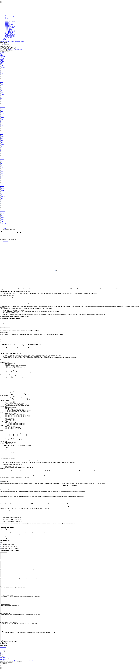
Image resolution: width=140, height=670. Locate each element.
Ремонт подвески (8, 28)
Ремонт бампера (8, 20)
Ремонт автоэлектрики (9, 19)
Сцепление (5, 262)
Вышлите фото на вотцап (5, 327)
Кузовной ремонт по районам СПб (27, 660)
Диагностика (5, 243)
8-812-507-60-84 (3, 45)
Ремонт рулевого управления (10, 30)
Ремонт (4, 242)
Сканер (4, 255)
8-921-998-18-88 (3, 43)
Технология (7, 10)
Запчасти (4, 258)
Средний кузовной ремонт (10, 35)
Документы (7, 6)
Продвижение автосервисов (8, 660)
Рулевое (4, 266)
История (6, 7)
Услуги (4, 13)
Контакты (4, 39)
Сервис (4, 256)
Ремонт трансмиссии (9, 32)
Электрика (5, 250)
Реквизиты (7, 8)
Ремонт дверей (7, 22)
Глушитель (5, 260)
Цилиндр (4, 264)
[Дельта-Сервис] (12, 41)
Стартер (4, 253)
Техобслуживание (6, 257)
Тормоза (4, 248)
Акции (6, 5)
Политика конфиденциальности (40, 660)
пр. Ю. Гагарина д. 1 (4, 669)
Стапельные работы (8, 37)
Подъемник (5, 267)
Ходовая (4, 265)
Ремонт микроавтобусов (9, 27)
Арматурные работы (8, 14)
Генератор (4, 252)
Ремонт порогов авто (9, 29)
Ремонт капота (7, 23)
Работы (4, 11)
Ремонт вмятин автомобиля (10, 21)
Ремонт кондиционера (9, 24)
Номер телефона (3, 50)
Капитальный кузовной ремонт (11, 16)
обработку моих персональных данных (14, 49)
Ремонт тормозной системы (10, 31)
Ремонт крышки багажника (10, 26)
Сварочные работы (8, 33)
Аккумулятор (5, 251)
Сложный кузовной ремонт (10, 34)
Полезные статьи (17, 660)
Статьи (4, 12)
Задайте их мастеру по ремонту (6, 652)
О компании (5, 4)
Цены (4, 38)
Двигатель (5, 263)
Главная (4, 3)
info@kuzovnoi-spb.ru (4, 654)
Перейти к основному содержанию (7, 0)
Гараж (4, 268)
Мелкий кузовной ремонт (9, 18)
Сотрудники (7, 9)
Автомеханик (5, 241)
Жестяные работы (8, 15)
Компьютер (5, 254)
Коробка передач (6, 261)
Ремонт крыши (7, 25)
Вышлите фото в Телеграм (5, 46)
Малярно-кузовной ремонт (10, 17)
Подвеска (4, 249)
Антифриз (4, 259)
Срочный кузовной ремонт (10, 36)
